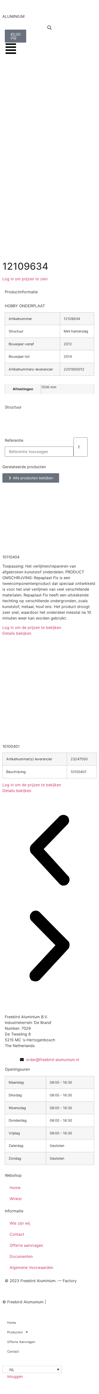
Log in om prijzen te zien (25, 278)
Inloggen (15, 1376)
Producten (15, 1332)
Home (15, 1187)
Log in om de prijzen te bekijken (31, 627)
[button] (49, 851)
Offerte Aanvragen (21, 1342)
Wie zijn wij (20, 1223)
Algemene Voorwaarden (31, 1267)
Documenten (21, 1256)
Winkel (16, 1198)
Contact (17, 1234)
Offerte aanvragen (26, 1245)
